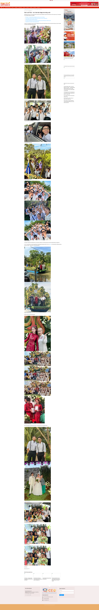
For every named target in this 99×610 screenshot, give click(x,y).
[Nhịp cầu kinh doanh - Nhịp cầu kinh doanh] (5, 4)
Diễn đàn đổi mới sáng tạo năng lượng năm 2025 (32, 21)
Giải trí (28, 9)
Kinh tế (12, 7)
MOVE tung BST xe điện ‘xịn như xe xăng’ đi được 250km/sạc (68, 98)
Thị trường (38, 7)
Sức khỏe (31, 7)
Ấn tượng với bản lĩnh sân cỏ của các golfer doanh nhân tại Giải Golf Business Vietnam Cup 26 (38, 20)
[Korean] (51, 0)
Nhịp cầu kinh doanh (7, 7)
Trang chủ (25, 9)
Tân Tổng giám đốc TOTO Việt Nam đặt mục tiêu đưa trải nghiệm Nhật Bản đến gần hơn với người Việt (69, 93)
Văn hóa (24, 7)
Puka (50, 244)
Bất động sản (20, 7)
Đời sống (34, 7)
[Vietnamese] (52, 0)
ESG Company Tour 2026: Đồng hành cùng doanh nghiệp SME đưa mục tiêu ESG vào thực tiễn (69, 101)
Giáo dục (27, 7)
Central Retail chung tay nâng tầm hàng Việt (31, 19)
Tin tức (3, 7)
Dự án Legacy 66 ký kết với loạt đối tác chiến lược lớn (69, 96)
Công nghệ (16, 7)
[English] (50, 0)
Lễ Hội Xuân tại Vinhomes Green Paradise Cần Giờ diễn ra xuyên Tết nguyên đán (36, 18)
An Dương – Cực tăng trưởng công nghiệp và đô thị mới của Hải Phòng (35, 17)
